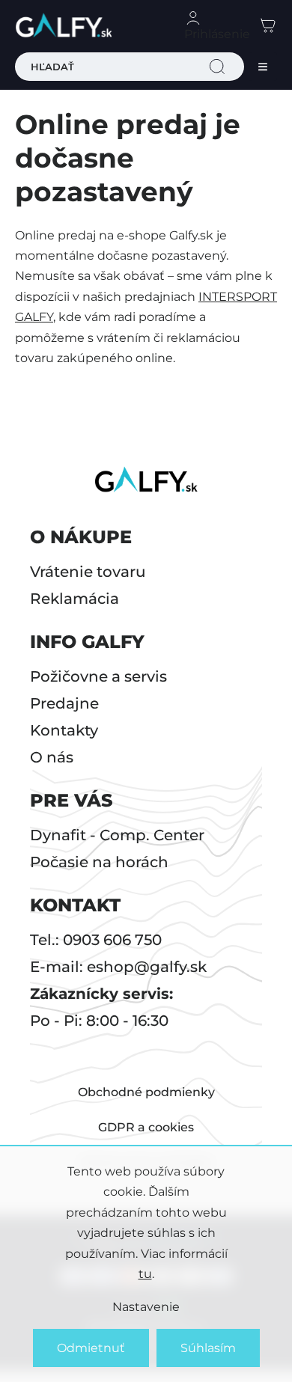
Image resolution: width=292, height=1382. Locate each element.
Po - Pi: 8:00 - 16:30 (99, 1021)
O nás (51, 757)
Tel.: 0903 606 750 (96, 940)
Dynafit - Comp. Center (117, 835)
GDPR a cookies (146, 1127)
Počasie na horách (99, 862)
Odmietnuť (91, 1348)
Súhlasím (208, 1348)
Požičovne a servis (98, 676)
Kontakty (64, 730)
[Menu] (263, 66)
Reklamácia (74, 599)
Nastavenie (146, 1307)
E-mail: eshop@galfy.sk (118, 967)
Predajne (64, 703)
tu (145, 1274)
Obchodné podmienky (146, 1092)
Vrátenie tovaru (88, 572)
